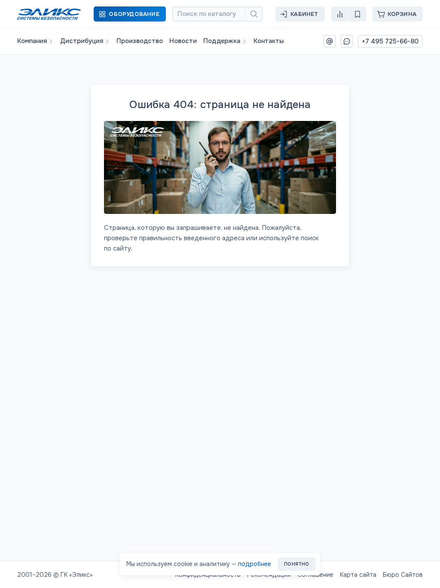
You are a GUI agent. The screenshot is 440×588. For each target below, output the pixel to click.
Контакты (269, 41)
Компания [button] (32, 41)
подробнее (254, 564)
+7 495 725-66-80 (390, 41)
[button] (129, 14)
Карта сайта (358, 575)
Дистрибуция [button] (81, 41)
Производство (139, 41)
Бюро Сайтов (403, 575)
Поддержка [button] (221, 41)
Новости (183, 41)
